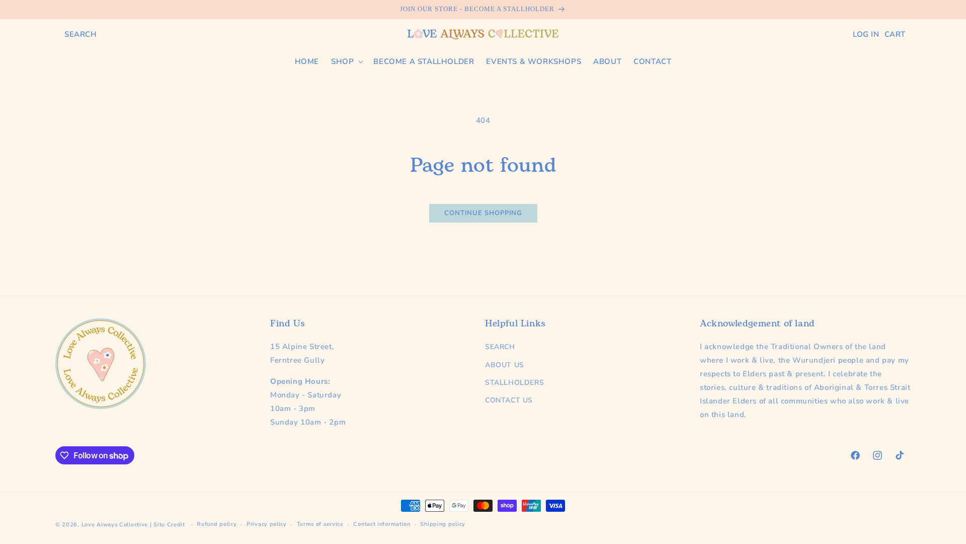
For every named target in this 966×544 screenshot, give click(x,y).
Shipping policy (442, 524)
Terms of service (320, 524)
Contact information (381, 524)
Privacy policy (267, 524)
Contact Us (509, 400)
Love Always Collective (115, 524)
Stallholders (514, 382)
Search (500, 347)
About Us (504, 365)
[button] (80, 34)
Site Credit (169, 524)
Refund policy (216, 524)
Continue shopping (483, 213)
